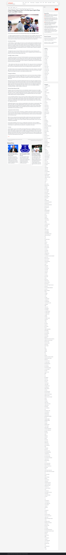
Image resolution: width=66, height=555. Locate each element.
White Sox (45, 533)
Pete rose (45, 417)
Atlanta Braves (46, 105)
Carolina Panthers (46, 156)
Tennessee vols (46, 486)
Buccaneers (46, 139)
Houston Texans (46, 246)
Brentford (45, 134)
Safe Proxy (45, 42)
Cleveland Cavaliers (47, 174)
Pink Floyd (45, 421)
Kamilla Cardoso (46, 280)
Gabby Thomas (46, 229)
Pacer (45, 409)
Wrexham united (46, 543)
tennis (45, 489)
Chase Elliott (46, 164)
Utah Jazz (45, 511)
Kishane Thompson (47, 290)
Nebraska (45, 355)
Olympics (45, 399)
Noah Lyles (45, 381)
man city (45, 322)
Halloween (45, 242)
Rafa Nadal (45, 431)
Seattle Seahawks (46, 460)
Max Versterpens (46, 333)
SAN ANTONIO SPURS (47, 452)
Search (56, 9)
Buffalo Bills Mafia (46, 142)
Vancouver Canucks (47, 514)
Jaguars (45, 264)
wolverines (45, 539)
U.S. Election (46, 507)
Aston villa (45, 102)
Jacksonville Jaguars (47, 261)
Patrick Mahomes (46, 412)
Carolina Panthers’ (47, 157)
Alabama (45, 91)
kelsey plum (46, 286)
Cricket (45, 181)
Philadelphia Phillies (47, 420)
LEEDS (45, 305)
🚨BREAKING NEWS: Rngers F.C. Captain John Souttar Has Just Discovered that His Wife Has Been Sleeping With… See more (50, 15)
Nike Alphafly (46, 377)
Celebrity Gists (46, 159)
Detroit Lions (46, 192)
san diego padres (46, 453)
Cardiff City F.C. (46, 152)
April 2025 (45, 63)
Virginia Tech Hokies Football (48, 518)
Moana (45, 348)
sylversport (10, 3)
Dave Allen (45, 188)
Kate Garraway (46, 283)
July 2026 (45, 51)
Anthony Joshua (46, 98)
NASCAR (45, 351)
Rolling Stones (46, 442)
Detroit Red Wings (47, 193)
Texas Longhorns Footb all (48, 492)
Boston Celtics (46, 130)
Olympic (45, 398)
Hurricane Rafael (46, 247)
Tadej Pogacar (46, 481)
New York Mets (46, 366)
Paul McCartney (46, 413)
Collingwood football (47, 177)
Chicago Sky (46, 170)
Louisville (45, 315)
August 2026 (46, 49)
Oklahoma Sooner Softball (48, 394)
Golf (45, 236)
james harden (46, 265)
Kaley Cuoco (46, 279)
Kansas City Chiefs (47, 282)
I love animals (46, 250)
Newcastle (45, 370)
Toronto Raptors (46, 504)
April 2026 (45, 55)
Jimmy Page (46, 271)
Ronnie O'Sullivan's (47, 445)
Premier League (32, 2)
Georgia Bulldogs (46, 232)
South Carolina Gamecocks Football (49, 471)
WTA (43, 2)
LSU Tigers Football (47, 318)
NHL (45, 376)
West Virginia (46, 528)
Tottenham (45, 506)
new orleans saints (47, 362)
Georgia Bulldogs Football (47, 233)
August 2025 (46, 58)
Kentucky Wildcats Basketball (48, 287)
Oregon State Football (47, 403)
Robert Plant (46, 439)
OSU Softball (46, 406)
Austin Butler (46, 109)
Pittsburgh (45, 423)
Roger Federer (46, 441)
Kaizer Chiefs (46, 276)
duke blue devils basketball (48, 204)
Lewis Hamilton (46, 308)
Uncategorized (37, 2)
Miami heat (45, 337)
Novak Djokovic (46, 387)
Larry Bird (45, 297)
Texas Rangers (46, 493)
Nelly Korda (46, 359)
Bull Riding (45, 145)
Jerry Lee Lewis (46, 268)
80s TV (45, 88)
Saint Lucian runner (47, 450)
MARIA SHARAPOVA (47, 329)
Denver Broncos (46, 189)
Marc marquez (46, 326)
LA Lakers (45, 294)
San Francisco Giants (47, 456)
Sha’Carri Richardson (47, 464)
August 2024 (46, 74)
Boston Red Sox (46, 131)
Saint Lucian (46, 449)
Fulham (45, 228)
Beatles (45, 116)
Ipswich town (46, 257)
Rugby (45, 446)
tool (44, 497)
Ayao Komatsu (46, 110)
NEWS (45, 373)
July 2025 (45, 59)
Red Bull (45, 438)
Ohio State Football (47, 392)
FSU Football (46, 225)
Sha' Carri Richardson (47, 463)
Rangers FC (46, 435)
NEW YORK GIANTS (47, 363)
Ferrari (45, 214)
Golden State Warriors (47, 235)
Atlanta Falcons (46, 106)
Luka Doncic (46, 319)
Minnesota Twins (46, 341)
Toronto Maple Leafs (47, 503)
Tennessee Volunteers (47, 488)
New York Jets (46, 365)
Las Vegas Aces (46, 300)
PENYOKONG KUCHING (47, 416)
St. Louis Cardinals (46, 474)
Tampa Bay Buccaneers (47, 482)
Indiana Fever (46, 251)
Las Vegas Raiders (46, 301)
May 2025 (45, 62)
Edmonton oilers (46, 206)
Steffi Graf (45, 478)
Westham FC (46, 532)
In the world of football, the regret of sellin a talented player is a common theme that (25, 154)
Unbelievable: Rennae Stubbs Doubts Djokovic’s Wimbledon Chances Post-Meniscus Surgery (36, 154)
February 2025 (46, 66)
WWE (46, 2)
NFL (28, 2)
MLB (41, 2)
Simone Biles (46, 467)
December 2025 (46, 56)
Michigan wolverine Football (48, 340)
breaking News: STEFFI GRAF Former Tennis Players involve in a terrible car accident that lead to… (50, 39)
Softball (45, 468)
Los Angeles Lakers (47, 312)
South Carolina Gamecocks (48, 470)
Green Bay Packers (47, 239)
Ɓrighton (45, 149)
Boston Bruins (46, 128)
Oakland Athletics (46, 388)
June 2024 (45, 77)
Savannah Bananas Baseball (48, 457)
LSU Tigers (45, 87)
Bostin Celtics (46, 127)
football (45, 221)
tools (45, 499)
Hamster (45, 243)
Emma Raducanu (46, 207)
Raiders (45, 434)
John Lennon (46, 275)
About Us (54, 2)
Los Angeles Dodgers (47, 311)
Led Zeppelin (46, 304)
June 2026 (45, 52)
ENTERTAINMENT (47, 210)
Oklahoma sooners (47, 395)
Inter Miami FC (46, 254)
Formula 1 (45, 222)
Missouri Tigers (46, 345)
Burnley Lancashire (47, 146)
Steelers (45, 475)
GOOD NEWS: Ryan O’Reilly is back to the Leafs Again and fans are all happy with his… (13, 154)
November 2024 (46, 70)
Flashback (45, 217)
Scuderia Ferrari (46, 459)
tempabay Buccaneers (47, 485)
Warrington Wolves (47, 521)
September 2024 (46, 73)
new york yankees (47, 369)
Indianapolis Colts (46, 253)
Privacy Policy (49, 2)
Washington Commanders (48, 522)
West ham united (46, 525)
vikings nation (46, 517)
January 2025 (46, 67)
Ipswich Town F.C (46, 258)
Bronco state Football (47, 138)
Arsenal (45, 101)
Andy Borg (45, 95)
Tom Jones (45, 496)
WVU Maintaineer (46, 546)
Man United (46, 323)
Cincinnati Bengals (46, 171)
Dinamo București (46, 196)
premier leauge (46, 427)
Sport (8, 136)
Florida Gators (46, 218)
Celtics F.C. (45, 160)
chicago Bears (46, 167)
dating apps (45, 186)
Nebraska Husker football (47, 358)
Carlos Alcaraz (46, 153)
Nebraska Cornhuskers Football (48, 356)
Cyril (45, 182)
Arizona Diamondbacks (47, 99)
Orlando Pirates (46, 405)
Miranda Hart (46, 344)
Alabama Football (46, 92)
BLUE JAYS (45, 123)
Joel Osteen (46, 272)
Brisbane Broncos (46, 135)
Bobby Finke (46, 124)
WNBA (45, 536)
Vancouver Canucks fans (47, 515)
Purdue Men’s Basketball (47, 428)
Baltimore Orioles (46, 112)
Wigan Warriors (46, 535)
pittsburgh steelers (46, 424)
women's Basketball (47, 540)
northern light (46, 384)
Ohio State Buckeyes (47, 391)
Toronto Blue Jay (46, 500)
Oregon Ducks (46, 402)
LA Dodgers (46, 293)
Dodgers (45, 199)
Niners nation (46, 380)
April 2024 (45, 80)
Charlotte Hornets (46, 163)
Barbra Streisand (46, 113)
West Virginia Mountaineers (48, 529)
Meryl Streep (46, 334)
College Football (46, 175)
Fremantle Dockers (47, 224)
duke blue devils (46, 203)
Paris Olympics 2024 (47, 410)
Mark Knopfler (46, 330)
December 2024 (46, 69)
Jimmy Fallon (46, 269)
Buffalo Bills (46, 141)
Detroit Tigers (46, 195)
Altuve (45, 94)
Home (23, 2)
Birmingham (46, 120)
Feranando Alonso (46, 211)
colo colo (45, 178)
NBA (26, 2)
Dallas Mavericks (46, 185)
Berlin (45, 117)
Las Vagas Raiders (46, 298)
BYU (45, 148)
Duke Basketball (46, 200)
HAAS (45, 240)
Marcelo (45, 327)
